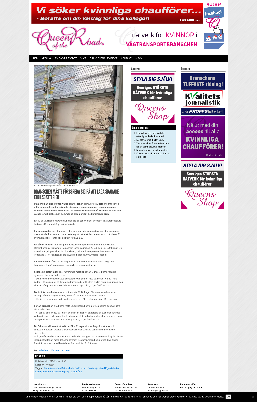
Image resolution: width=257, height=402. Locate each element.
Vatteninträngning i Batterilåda (66, 371)
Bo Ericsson (81, 368)
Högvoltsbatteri (111, 368)
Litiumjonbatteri (43, 371)
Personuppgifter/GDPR (191, 387)
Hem (35, 58)
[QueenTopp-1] (117, 13)
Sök (139, 58)
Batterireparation (52, 368)
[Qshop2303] (152, 97)
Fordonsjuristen (95, 368)
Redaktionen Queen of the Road (54, 350)
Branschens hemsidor (103, 58)
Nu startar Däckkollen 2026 (150, 140)
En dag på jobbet (66, 58)
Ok (228, 396)
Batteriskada (67, 368)
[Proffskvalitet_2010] (203, 94)
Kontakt (126, 58)
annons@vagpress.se (158, 390)
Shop (83, 58)
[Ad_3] (203, 137)
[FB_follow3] (214, 26)
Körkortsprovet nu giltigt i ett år (152, 150)
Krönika (47, 58)
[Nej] (252, 397)
